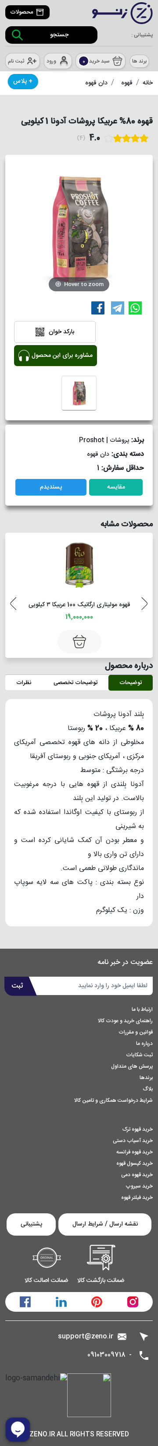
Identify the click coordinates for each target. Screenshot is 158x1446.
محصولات (21, 12)
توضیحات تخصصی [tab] (75, 683)
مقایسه (116, 487)
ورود (51, 61)
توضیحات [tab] (130, 683)
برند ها (139, 61)
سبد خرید (96, 61)
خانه (148, 83)
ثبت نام (16, 61)
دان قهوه (96, 83)
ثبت (17, 986)
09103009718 (106, 1355)
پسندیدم (51, 487)
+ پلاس (22, 81)
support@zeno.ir (85, 1336)
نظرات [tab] (23, 683)
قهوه (127, 83)
